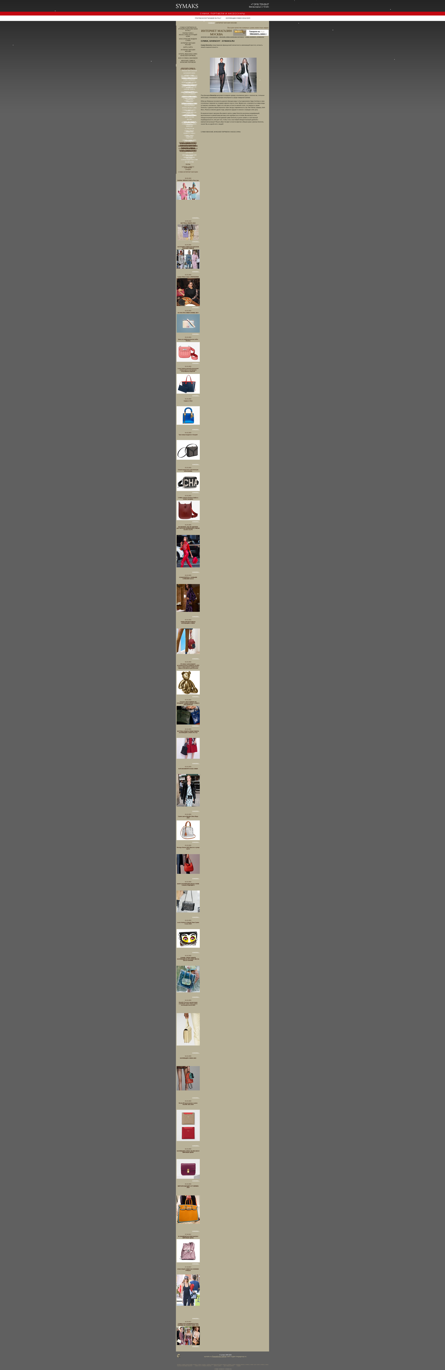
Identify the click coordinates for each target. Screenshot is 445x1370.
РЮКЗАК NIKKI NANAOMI (189, 70)
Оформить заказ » (258, 34)
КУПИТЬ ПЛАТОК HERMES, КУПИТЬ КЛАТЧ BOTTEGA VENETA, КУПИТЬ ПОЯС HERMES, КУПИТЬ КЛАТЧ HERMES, (188, 150)
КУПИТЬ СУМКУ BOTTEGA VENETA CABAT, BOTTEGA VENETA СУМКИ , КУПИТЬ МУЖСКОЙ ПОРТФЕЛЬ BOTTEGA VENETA (189, 78)
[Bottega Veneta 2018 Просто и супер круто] (188, 873)
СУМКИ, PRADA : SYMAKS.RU (189, 131)
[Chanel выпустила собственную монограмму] (188, 490)
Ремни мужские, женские (189, 158)
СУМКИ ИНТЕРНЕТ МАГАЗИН (188, 172)
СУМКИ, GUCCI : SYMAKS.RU (189, 101)
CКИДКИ (188, 169)
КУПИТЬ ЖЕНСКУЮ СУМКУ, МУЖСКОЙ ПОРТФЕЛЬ (188, 54)
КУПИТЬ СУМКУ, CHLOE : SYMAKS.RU (189, 87)
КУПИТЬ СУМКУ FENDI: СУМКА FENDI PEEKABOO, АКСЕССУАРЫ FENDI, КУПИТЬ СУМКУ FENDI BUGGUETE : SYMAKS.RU (189, 97)
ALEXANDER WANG (189, 73)
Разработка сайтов (219, 1356)
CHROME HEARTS (189, 89)
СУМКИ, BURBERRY (189, 80)
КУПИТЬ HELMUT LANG (189, 107)
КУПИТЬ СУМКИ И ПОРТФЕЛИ (188, 167)
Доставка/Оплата (229, 1365)
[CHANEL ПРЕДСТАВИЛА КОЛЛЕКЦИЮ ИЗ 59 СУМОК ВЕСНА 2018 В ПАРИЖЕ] (188, 992)
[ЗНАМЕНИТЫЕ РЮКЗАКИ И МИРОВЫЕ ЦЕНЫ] (188, 1262)
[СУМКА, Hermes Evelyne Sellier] (188, 519)
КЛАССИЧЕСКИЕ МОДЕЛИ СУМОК (188, 39)
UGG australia (189, 105)
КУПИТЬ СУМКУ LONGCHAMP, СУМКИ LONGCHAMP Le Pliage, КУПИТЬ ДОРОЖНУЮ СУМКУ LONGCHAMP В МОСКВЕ (189, 115)
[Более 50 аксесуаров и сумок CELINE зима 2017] (188, 1140)
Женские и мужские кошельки (189, 155)
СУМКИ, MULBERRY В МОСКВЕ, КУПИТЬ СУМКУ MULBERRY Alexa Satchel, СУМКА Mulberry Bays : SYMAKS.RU (189, 122)
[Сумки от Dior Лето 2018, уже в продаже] (188, 424)
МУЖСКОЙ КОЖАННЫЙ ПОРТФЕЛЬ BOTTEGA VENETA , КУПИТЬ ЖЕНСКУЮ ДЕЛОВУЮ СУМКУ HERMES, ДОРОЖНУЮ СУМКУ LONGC (188, 145)
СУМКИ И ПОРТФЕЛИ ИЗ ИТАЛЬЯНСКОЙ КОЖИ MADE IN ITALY (188, 29)
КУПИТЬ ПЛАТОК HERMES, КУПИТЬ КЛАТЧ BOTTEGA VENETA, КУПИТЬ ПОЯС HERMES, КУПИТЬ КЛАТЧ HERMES (188, 143)
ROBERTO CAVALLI (189, 133)
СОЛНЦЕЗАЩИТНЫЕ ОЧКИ (189, 159)
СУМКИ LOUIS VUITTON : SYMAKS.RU (189, 113)
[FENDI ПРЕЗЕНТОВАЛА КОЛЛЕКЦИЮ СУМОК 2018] (188, 653)
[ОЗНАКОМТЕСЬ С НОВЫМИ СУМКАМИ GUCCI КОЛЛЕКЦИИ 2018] (188, 611)
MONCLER (189, 126)
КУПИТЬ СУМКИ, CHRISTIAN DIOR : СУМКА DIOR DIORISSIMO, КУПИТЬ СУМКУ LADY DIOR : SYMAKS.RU (189, 92)
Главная (211, 23)
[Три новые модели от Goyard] (188, 459)
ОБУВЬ (188, 164)
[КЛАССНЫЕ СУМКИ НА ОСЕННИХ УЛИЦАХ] (188, 1305)
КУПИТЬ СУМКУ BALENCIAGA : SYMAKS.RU (189, 76)
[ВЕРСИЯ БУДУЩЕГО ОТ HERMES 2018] (188, 1223)
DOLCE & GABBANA (189, 94)
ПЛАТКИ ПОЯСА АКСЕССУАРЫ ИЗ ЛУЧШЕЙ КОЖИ (188, 34)
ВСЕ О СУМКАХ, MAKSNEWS (188, 58)
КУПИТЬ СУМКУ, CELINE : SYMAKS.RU (189, 83)
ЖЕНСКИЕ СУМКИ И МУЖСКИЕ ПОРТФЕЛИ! (188, 61)
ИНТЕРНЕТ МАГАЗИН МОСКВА (209, 37)
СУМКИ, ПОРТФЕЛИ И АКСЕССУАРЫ (222, 13)
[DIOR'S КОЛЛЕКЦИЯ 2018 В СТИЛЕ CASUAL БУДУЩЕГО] (188, 912)
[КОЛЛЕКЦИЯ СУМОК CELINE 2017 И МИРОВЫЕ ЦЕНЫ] (188, 1178)
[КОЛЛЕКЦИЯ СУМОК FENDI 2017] (188, 1090)
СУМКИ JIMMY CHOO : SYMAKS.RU (189, 110)
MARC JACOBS (189, 117)
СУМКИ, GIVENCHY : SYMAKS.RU (254, 37)
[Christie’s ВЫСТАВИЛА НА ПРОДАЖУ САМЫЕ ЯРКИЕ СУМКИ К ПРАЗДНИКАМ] (188, 724)
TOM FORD (189, 138)
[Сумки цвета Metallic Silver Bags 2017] (188, 839)
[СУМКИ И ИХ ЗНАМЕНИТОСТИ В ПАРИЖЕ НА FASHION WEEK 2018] (188, 1344)
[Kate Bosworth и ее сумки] (188, 806)
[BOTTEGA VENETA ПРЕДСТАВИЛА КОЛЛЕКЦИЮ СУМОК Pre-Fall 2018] (188, 758)
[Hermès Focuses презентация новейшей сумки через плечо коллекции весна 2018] (188, 1045)
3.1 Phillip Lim (189, 128)
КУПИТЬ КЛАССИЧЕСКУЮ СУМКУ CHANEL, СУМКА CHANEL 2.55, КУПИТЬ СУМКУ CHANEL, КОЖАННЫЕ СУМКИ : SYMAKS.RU (189, 85)
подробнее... (196, 217)
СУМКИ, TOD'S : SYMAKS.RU (189, 136)
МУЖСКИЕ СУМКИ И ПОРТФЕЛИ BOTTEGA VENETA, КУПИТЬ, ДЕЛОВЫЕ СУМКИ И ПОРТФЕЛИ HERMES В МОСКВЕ (188, 148)
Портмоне (189, 152)
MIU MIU (189, 119)
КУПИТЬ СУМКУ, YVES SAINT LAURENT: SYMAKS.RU (189, 141)
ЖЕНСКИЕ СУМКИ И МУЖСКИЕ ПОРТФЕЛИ (231, 37)
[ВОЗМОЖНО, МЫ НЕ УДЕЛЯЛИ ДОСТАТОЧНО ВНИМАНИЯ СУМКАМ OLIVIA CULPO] (188, 567)
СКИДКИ (239, 1365)
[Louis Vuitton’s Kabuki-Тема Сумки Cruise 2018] (188, 947)
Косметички (189, 162)
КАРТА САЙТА (188, 47)
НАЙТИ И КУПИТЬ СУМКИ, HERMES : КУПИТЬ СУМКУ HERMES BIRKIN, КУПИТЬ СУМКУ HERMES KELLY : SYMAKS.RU (189, 103)
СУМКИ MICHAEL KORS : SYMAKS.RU (189, 124)
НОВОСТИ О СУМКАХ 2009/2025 (203, 1365)
